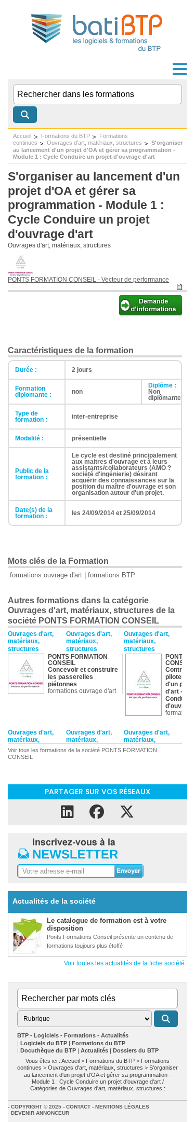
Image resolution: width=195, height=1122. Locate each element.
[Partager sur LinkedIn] (67, 812)
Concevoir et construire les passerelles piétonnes (83, 677)
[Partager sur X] (127, 812)
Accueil (22, 136)
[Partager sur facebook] (96, 812)
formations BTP (111, 575)
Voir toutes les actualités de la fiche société (124, 963)
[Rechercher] (25, 114)
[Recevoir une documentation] (150, 312)
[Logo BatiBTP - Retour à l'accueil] (97, 52)
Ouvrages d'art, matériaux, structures (94, 143)
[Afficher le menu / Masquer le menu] (180, 69)
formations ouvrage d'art (46, 575)
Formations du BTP (65, 136)
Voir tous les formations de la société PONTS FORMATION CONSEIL (82, 753)
